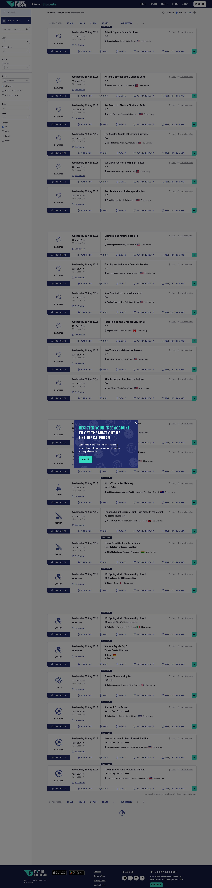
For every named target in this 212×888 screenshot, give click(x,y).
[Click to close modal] (135, 422)
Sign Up (85, 459)
